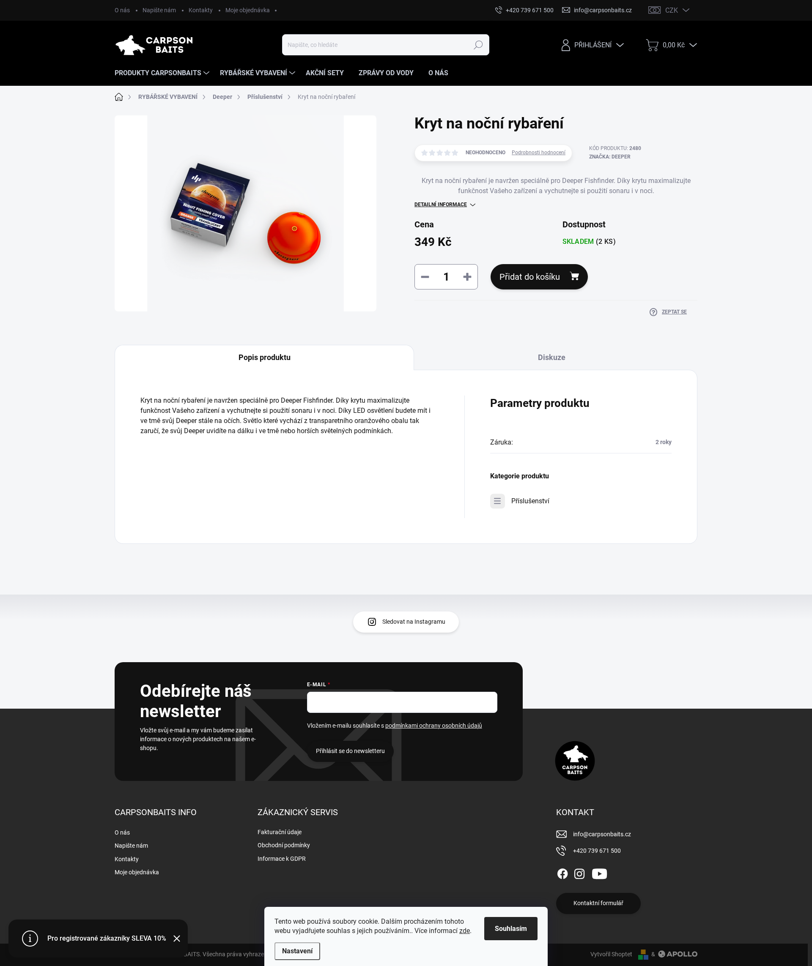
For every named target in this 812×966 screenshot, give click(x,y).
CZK (671, 10)
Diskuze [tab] (551, 357)
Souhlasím (511, 929)
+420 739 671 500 (597, 850)
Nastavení (297, 951)
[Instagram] (579, 872)
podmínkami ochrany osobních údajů (433, 725)
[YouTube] (599, 872)
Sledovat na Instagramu (413, 621)
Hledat (478, 44)
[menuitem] (163, 73)
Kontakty (201, 10)
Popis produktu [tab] (265, 357)
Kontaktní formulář (598, 903)
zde (464, 931)
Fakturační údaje (280, 832)
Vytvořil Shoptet (611, 954)
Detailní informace (440, 204)
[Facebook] (562, 872)
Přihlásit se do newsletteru (350, 751)
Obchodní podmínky (284, 845)
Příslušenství (530, 501)
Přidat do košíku (529, 277)
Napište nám (159, 10)
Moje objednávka (247, 10)
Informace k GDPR (282, 858)
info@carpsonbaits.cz (602, 834)
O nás (122, 10)
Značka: (610, 157)
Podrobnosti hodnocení (538, 153)
